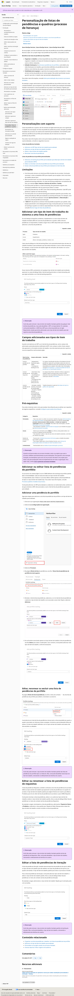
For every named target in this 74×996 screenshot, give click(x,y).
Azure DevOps (34, 16)
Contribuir (44, 993)
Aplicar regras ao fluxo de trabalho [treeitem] (10, 103)
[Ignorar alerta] (72, 9)
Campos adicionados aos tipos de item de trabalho (35, 39)
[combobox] (10, 17)
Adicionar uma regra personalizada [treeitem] (10, 112)
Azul (28, 16)
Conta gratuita (54, 6)
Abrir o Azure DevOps (66, 6)
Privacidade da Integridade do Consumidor (11, 995)
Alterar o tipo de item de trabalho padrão (36, 151)
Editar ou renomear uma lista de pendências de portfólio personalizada (44, 164)
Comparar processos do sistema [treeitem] (10, 51)
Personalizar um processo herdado (41, 425)
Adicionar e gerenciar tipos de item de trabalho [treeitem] (11, 121)
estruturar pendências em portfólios (49, 65)
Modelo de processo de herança (48, 438)
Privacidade (51, 993)
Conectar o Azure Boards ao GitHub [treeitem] (10, 60)
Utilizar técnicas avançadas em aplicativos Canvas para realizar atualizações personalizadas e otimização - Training (45, 973)
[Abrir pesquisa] (67, 2)
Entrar (70, 2)
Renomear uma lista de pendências (34, 153)
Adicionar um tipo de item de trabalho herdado (38, 149)
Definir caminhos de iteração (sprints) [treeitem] (11, 47)
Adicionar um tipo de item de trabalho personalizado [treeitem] (10, 88)
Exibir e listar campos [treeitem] (9, 80)
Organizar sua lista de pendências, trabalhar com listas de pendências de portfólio (47, 941)
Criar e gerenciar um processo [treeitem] (9, 95)
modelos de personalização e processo (53, 445)
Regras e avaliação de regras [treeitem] (10, 139)
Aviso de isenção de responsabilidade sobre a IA (13, 993)
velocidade (56, 376)
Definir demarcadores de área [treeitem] (10, 43)
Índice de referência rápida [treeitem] (10, 36)
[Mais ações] (70, 16)
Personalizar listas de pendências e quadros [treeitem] (10, 126)
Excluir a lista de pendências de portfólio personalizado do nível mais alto (45, 166)
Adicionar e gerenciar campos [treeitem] (10, 117)
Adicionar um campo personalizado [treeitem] (9, 83)
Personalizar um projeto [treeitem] (10, 91)
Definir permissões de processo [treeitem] (9, 65)
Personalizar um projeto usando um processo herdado (40, 945)
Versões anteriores (30, 993)
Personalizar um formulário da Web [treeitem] (9, 130)
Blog (38, 993)
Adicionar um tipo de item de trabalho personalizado (39, 943)
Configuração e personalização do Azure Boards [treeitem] (10, 24)
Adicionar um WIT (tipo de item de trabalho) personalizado (41, 147)
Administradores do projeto (41, 428)
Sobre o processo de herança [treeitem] (9, 76)
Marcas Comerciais (38, 995)
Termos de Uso (28, 995)
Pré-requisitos (26, 41)
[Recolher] (18, 15)
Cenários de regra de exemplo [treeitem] (10, 143)
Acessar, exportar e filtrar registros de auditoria (38, 947)
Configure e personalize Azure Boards (51, 409)
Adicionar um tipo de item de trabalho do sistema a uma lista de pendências (41, 37)
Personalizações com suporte (30, 35)
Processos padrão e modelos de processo (33, 481)
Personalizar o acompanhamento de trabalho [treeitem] (9, 32)
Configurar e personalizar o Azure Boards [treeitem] (10, 56)
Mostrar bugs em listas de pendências (40, 208)
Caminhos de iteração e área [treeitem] (11, 39)
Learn (23, 16)
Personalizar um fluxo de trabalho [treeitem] (10, 99)
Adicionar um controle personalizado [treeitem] (10, 134)
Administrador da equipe (52, 426)
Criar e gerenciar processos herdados (44, 461)
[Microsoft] (3, 2)
